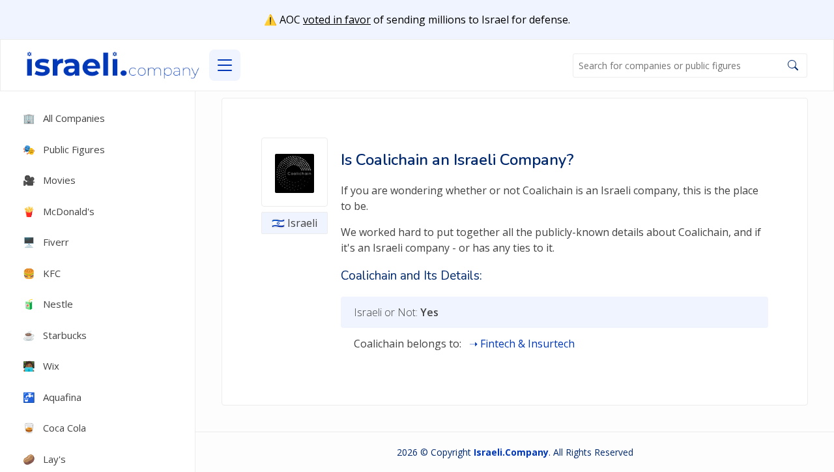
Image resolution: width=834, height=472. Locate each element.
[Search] (793, 65)
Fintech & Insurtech (527, 343)
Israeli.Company (511, 452)
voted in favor (337, 19)
